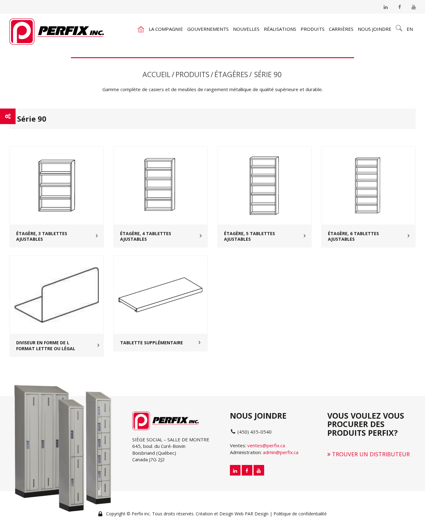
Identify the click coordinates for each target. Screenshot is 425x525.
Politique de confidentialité (300, 514)
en (410, 29)
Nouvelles (246, 29)
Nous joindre (374, 29)
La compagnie (166, 29)
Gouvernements (208, 29)
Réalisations (280, 29)
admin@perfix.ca (280, 452)
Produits (313, 29)
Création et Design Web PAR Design (232, 514)
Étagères (231, 74)
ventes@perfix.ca (266, 445)
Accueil (156, 74)
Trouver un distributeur (370, 454)
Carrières (341, 29)
